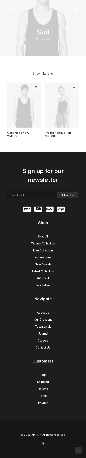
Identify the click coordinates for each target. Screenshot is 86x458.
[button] (77, 9)
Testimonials (43, 326)
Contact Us (43, 347)
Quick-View (36, 87)
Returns (43, 388)
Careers (43, 340)
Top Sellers (43, 285)
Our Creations (43, 319)
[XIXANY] (11, 9)
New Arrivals (43, 264)
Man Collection (43, 250)
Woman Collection (43, 243)
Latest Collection (43, 271)
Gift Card (43, 278)
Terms (43, 395)
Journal (43, 333)
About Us (43, 312)
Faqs (43, 374)
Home (39, 38)
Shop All (43, 236)
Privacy (43, 402)
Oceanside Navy (18, 134)
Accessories (43, 257)
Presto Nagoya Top (58, 134)
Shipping (43, 381)
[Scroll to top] (78, 450)
